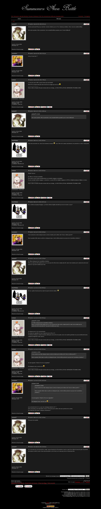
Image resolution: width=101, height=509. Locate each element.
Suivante (88, 482)
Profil (40, 16)
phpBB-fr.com (53, 503)
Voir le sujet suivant (15, 480)
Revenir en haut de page (17, 49)
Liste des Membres (23, 16)
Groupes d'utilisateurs (33, 16)
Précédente (77, 482)
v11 (13, 21)
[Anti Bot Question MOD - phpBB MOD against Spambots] (50, 506)
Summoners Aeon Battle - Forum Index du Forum (24, 483)
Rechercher (16, 16)
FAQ (12, 16)
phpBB (47, 502)
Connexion (80, 16)
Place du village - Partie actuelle (47, 483)
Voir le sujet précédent (16, 482)
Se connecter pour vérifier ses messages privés (52, 16)
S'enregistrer (87, 16)
